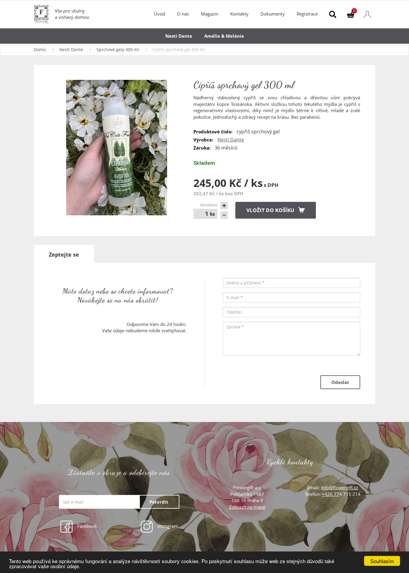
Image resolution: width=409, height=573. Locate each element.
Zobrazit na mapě (247, 507)
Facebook (86, 526)
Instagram (167, 526)
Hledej (333, 14)
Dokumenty (272, 14)
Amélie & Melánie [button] (224, 36)
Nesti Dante (71, 49)
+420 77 (330, 494)
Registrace (307, 14)
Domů (40, 49)
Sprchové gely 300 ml (117, 49)
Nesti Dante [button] (178, 36)
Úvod (159, 14)
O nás (183, 14)
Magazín (209, 14)
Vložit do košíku (270, 210)
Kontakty (239, 14)
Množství (208, 205)
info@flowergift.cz (339, 487)
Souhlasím (382, 561)
